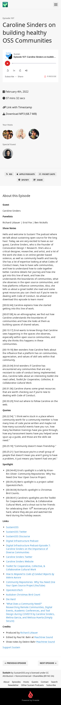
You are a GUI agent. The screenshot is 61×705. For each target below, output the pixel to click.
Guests (35, 681)
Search (54, 681)
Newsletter (13, 685)
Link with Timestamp (19, 107)
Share (40, 180)
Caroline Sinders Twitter (19, 556)
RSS (10, 174)
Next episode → (48, 663)
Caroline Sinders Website (20, 561)
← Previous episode (15, 663)
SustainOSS (12, 527)
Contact (44, 681)
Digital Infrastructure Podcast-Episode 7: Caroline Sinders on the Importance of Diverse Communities (28, 549)
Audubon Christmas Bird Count (23, 594)
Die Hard (11, 599)
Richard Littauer (29, 632)
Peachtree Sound (43, 637)
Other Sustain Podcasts (32, 685)
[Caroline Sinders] (8, 154)
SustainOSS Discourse (18, 536)
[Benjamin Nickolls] (34, 135)
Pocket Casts (48, 174)
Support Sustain (11, 647)
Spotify (25, 180)
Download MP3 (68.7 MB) (21, 114)
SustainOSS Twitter (16, 531)
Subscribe (51, 685)
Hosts (26, 681)
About (6, 681)
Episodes (16, 681)
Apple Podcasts (27, 174)
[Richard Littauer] (8, 135)
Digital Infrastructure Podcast (22, 540)
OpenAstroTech (14, 590)
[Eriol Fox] (21, 135)
